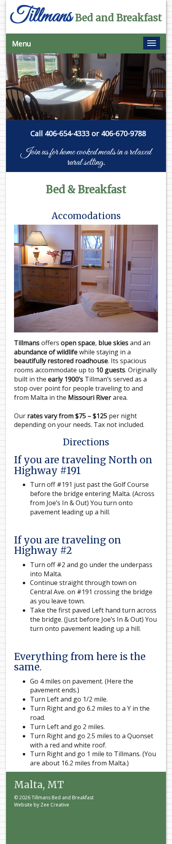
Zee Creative (54, 804)
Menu (21, 43)
